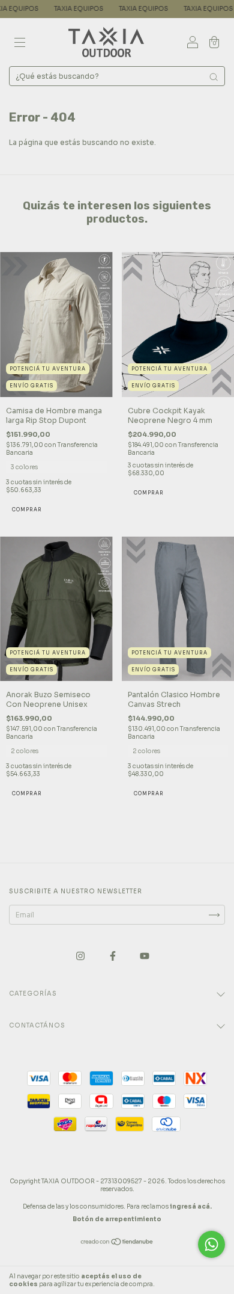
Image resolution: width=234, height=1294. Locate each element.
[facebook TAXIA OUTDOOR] (113, 956)
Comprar (27, 510)
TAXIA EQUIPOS (48, 9)
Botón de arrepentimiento (117, 1219)
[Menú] (20, 43)
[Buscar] (213, 77)
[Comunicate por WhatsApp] (211, 1244)
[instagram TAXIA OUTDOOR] (81, 956)
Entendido (200, 1280)
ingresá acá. (191, 1206)
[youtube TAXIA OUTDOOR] (144, 956)
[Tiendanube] (117, 1243)
